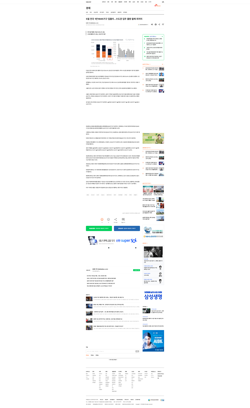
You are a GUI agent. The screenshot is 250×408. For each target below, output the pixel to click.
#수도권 (92, 195)
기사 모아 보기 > (96, 271)
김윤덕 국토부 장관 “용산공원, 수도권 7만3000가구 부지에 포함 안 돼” (101, 283)
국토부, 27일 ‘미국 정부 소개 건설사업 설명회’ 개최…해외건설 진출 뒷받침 (101, 278)
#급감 (88, 195)
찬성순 (92, 355)
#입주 (115, 195)
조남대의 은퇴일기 (147, 273)
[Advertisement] (113, 339)
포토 (146, 2)
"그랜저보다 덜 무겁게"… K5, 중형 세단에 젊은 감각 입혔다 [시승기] (108, 312)
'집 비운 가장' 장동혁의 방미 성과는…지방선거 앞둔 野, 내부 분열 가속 (108, 297)
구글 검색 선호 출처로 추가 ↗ (144, 24)
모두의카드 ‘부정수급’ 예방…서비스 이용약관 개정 (96, 276)
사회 (112, 2)
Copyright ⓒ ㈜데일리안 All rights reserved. (144, 404)
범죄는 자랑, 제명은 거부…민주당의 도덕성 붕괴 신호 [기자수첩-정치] (108, 304)
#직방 (130, 195)
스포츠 (133, 2)
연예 (130, 2)
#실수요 (102, 195)
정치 (108, 2)
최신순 (87, 355)
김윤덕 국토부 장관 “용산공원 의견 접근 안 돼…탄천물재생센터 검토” (100, 281)
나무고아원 (146, 275)
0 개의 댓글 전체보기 (113, 359)
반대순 (97, 355)
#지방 (126, 195)
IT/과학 (125, 2)
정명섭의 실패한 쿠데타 (148, 279)
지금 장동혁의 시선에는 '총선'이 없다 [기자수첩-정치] (153, 326)
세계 (138, 2)
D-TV (150, 2)
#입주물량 (120, 195)
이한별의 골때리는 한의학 (148, 266)
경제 (115, 2)
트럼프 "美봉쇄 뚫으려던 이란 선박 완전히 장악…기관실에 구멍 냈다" (108, 326)
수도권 (142, 2)
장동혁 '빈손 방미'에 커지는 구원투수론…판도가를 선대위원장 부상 (107, 319)
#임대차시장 (109, 195)
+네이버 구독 (136, 270)
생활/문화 (120, 2)
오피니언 (103, 2)
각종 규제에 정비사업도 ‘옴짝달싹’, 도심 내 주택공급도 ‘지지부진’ (99, 286)
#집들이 (135, 195)
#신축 (98, 195)
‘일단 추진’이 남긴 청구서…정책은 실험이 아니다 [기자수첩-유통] (157, 312)
